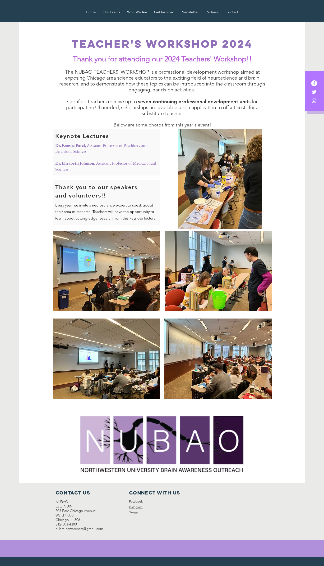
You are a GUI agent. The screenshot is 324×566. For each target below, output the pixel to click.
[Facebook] (314, 83)
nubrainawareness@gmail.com (79, 528)
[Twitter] (314, 92)
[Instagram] (314, 101)
